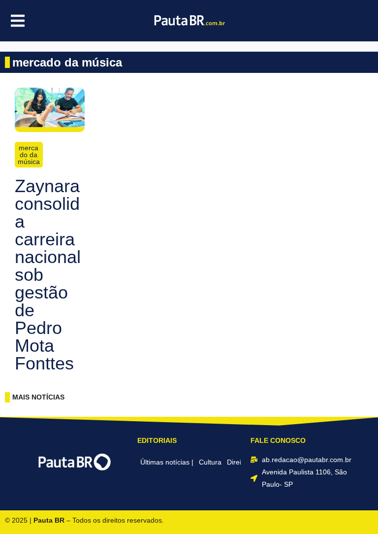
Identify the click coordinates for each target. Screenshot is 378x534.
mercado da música (29, 155)
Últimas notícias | (166, 462)
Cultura (210, 462)
